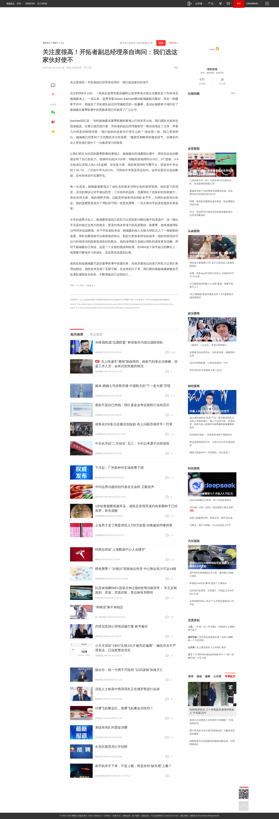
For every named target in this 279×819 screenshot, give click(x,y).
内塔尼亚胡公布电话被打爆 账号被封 (121, 626)
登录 (239, 3)
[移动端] (189, 3)
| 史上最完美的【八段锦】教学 (207, 647)
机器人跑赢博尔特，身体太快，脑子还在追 (211, 518)
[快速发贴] (53, 85)
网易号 (55, 43)
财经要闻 (194, 386)
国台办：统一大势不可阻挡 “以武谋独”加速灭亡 (129, 670)
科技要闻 (194, 468)
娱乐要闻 (194, 313)
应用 (19, 3)
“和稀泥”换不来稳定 (109, 607)
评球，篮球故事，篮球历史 (212, 73)
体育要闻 (194, 148)
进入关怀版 (42, 3)
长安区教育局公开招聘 (111, 746)
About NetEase (95, 816)
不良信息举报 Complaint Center (165, 816)
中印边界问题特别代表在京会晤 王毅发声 (124, 487)
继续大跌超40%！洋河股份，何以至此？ (210, 452)
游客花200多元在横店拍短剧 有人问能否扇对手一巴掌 (133, 424)
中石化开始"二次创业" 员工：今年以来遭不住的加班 (132, 443)
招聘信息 (126, 816)
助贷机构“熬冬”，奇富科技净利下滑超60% (211, 434)
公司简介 (107, 816)
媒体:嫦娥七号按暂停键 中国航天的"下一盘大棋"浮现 (132, 386)
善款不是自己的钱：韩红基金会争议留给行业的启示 (132, 405)
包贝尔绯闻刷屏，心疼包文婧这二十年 (209, 363)
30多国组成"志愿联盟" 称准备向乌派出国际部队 (129, 342)
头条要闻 (194, 231)
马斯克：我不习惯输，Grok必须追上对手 (210, 525)
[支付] (221, 3)
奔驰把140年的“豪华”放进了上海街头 (208, 583)
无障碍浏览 (30, 3)
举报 (176, 68)
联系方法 (117, 816)
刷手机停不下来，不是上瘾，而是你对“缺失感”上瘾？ (133, 766)
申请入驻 (173, 43)
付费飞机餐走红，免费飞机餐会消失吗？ (124, 708)
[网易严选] (211, 3)
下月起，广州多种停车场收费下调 (119, 467)
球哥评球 (76, 67)
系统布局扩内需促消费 (111, 727)
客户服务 (136, 816)
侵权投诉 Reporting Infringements (204, 816)
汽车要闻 (194, 541)
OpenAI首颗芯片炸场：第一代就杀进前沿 (210, 500)
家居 (190, 676)
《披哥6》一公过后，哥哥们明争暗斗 (208, 345)
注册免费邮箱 (252, 3)
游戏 (199, 676)
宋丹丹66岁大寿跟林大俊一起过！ (207, 370)
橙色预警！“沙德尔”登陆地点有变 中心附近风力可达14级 (135, 568)
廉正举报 (184, 816)
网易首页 (10, 3)
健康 (207, 676)
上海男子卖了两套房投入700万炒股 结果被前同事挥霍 (133, 525)
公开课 (217, 676)
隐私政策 (145, 816)
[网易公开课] (199, 3)
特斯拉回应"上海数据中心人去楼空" (120, 549)
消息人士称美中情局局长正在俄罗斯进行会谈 (127, 689)
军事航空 (230, 676)
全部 (233, 93)
